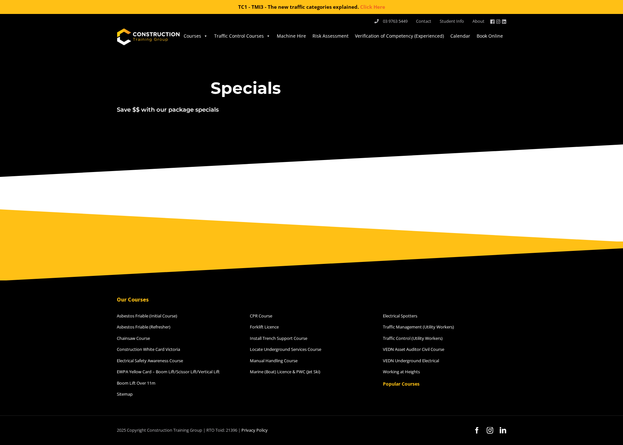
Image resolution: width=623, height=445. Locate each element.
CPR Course (261, 316)
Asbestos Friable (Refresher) (143, 327)
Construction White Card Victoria (148, 349)
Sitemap (125, 394)
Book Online (490, 36)
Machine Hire (291, 36)
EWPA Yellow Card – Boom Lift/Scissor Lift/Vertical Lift (168, 372)
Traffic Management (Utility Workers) (418, 327)
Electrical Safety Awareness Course (150, 361)
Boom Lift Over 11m (136, 383)
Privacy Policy (254, 430)
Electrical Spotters (400, 316)
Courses (192, 36)
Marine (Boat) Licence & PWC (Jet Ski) (285, 372)
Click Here (372, 7)
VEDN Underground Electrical (411, 361)
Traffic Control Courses (239, 36)
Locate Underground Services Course (285, 349)
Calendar (460, 36)
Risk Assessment (330, 36)
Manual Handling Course (274, 361)
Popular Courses (401, 384)
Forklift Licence (264, 327)
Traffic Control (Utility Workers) (413, 338)
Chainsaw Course (133, 338)
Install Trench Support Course (278, 338)
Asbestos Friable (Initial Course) (147, 316)
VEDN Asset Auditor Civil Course (413, 349)
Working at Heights (401, 372)
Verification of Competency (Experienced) (399, 36)
